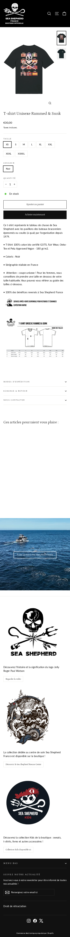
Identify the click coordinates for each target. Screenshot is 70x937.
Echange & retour (15, 391)
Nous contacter (14, 400)
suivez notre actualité (21, 874)
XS (7, 144)
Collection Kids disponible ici (18, 850)
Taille (7, 139)
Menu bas (10, 863)
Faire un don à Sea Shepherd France (35, 554)
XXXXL (21, 153)
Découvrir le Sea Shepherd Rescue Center (23, 764)
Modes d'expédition (16, 382)
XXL (50, 144)
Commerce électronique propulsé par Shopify (35, 933)
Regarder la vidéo (13, 679)
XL (40, 144)
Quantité (9, 178)
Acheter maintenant (35, 214)
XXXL (8, 153)
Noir (8, 168)
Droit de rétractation (14, 906)
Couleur (9, 163)
